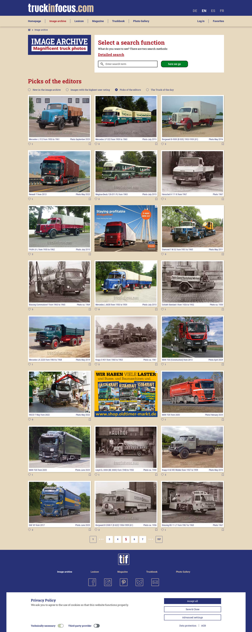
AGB (203, 625)
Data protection (187, 625)
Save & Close (192, 609)
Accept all (192, 601)
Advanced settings (192, 617)
